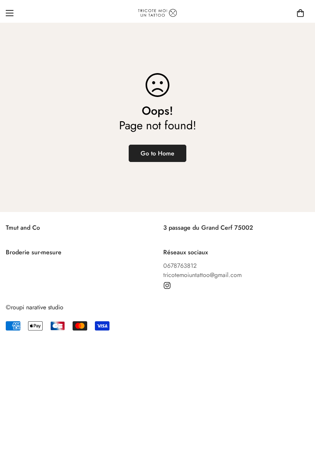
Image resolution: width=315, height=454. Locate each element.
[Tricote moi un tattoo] (157, 13)
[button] (300, 13)
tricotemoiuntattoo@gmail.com (202, 274)
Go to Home (157, 153)
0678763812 (180, 265)
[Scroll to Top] (300, 412)
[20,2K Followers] (167, 285)
